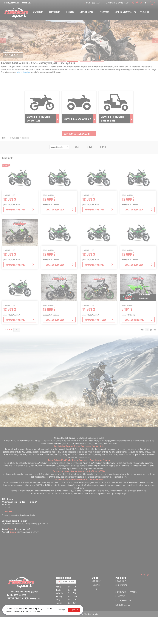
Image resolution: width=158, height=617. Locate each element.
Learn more (36, 611)
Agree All (74, 610)
